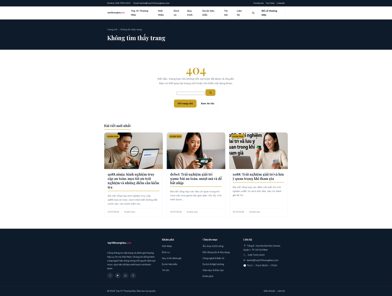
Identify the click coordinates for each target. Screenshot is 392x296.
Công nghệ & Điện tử (213, 258)
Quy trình (189, 12)
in (125, 275)
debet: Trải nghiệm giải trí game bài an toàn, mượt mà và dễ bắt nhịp (196, 178)
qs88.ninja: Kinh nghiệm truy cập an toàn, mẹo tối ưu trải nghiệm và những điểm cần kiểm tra (133, 180)
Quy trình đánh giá (171, 258)
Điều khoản (269, 291)
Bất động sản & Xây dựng (216, 252)
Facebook (259, 3)
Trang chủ (112, 29)
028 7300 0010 (122, 3)
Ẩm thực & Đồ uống (213, 246)
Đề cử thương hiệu (269, 12)
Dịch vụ (176, 12)
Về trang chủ (185, 103)
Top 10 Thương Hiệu (139, 12)
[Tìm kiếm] (253, 13)
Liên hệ (239, 12)
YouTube (270, 3)
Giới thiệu (161, 12)
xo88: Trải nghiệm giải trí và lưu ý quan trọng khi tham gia (258, 176)
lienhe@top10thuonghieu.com (155, 3)
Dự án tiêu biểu (208, 12)
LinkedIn (281, 3)
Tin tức (226, 12)
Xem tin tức (207, 103)
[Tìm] (210, 92)
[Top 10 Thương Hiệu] (116, 13)
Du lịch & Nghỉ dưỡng (213, 264)
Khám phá (208, 276)
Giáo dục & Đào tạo (213, 270)
